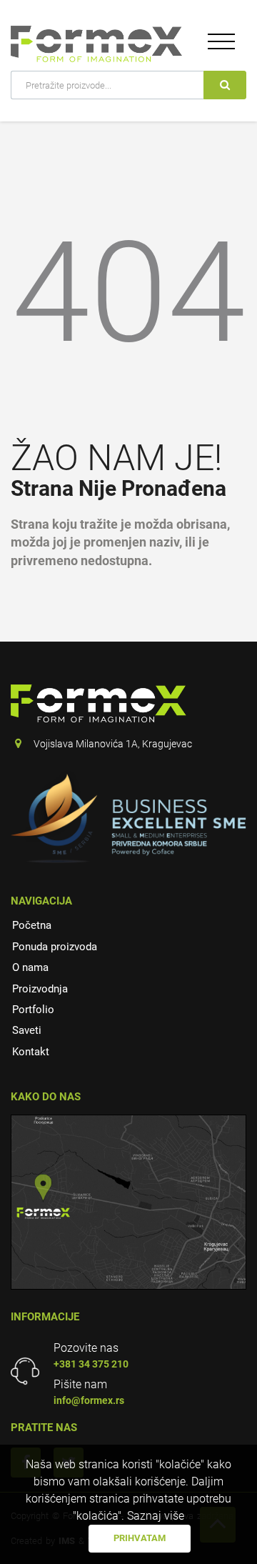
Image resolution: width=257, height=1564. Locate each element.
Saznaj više (155, 1516)
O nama (30, 967)
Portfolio (33, 1009)
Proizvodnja (40, 988)
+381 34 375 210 (91, 1364)
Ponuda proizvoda (54, 946)
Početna (31, 925)
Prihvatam (140, 1538)
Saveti (26, 1030)
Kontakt (30, 1051)
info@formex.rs (89, 1400)
